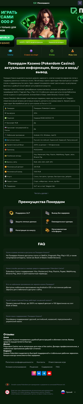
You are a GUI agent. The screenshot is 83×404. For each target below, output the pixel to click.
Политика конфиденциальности (19, 362)
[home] (41, 3)
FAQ (57, 367)
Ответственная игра (57, 362)
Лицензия (34, 367)
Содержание (47, 367)
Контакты (41, 362)
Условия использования (16, 367)
